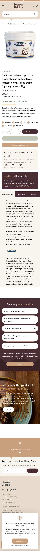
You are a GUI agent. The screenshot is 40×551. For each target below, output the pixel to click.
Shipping (4, 96)
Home (4, 24)
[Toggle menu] (3, 6)
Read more (27, 116)
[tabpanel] (20, 242)
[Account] (34, 6)
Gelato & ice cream (14, 24)
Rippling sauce (7, 71)
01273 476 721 (24, 186)
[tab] (7, 194)
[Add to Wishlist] (20, 138)
